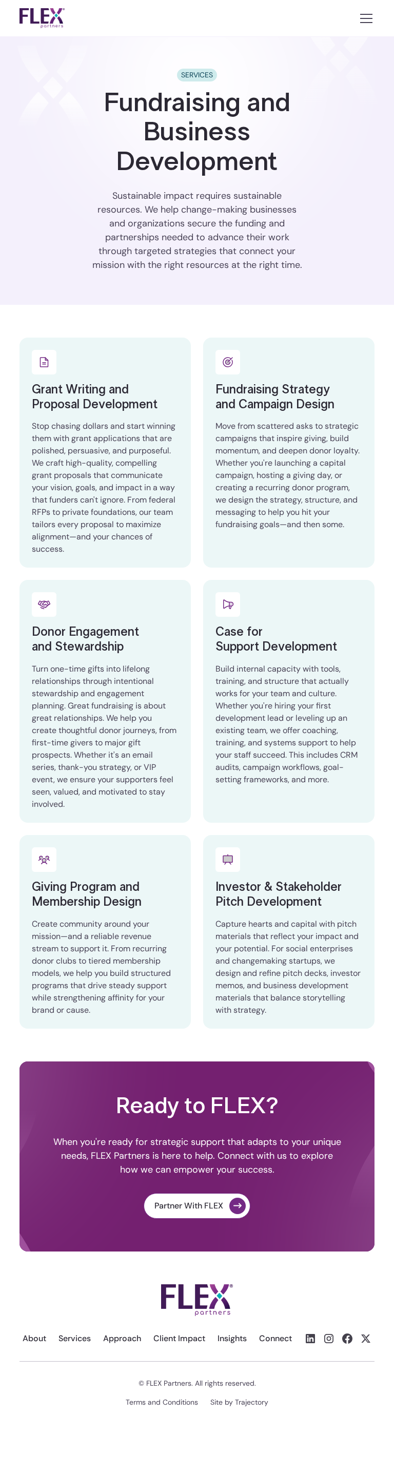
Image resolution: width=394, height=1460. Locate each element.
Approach (122, 1338)
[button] (364, 18)
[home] (42, 18)
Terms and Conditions (162, 1402)
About (34, 1338)
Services (74, 1338)
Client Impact (179, 1338)
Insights (232, 1338)
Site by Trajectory (239, 1402)
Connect (275, 1338)
